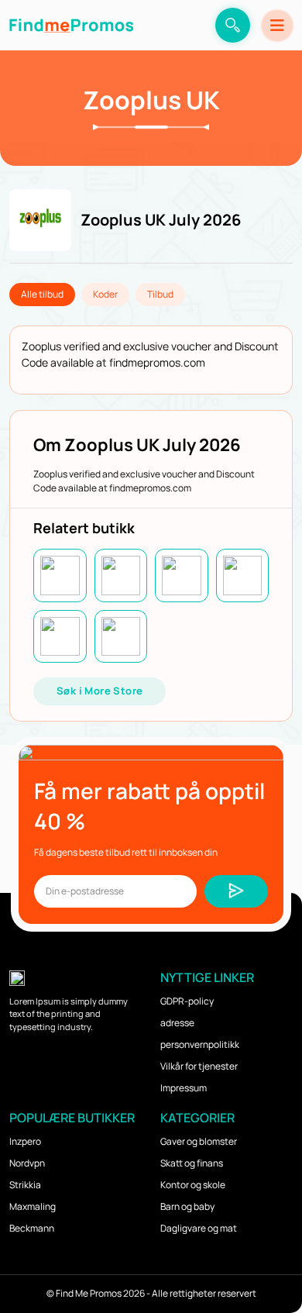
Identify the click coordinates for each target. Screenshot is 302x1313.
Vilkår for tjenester (199, 1066)
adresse (177, 1022)
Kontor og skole (192, 1184)
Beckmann (31, 1228)
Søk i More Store (99, 691)
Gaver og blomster (198, 1141)
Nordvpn (27, 1163)
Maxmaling (32, 1206)
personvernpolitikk (199, 1044)
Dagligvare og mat (198, 1228)
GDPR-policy (187, 1001)
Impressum (183, 1087)
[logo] (71, 25)
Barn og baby (187, 1206)
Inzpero (25, 1141)
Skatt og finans (191, 1163)
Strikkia (25, 1184)
